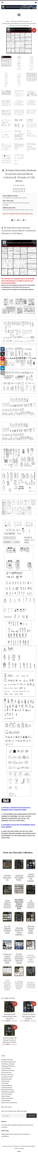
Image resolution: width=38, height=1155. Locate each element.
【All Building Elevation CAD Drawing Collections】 (19, 931)
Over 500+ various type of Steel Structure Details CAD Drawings (19, 958)
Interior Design (5, 1081)
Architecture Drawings (7, 1070)
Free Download (5, 1100)
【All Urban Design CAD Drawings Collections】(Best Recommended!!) (9, 1040)
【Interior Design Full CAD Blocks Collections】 (7, 904)
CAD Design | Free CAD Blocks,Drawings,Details (23, 1146)
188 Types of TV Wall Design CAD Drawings (30, 985)
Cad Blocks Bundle (6, 1059)
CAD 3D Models (6, 1068)
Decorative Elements (7, 1075)
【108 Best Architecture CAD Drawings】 (30, 877)
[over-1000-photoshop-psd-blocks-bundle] (19, 893)
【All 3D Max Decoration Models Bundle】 (31, 929)
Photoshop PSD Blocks (8, 1066)
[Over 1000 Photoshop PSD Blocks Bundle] (7, 916)
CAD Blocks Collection (7, 1064)
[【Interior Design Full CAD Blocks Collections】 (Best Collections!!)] (7, 889)
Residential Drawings (7, 1090)
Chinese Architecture (7, 1098)
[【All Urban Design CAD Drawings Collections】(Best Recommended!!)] (9, 1030)
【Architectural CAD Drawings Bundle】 (19, 877)
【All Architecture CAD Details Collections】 (31, 904)
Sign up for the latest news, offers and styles (14, 1111)
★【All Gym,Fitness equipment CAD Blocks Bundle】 (7, 984)
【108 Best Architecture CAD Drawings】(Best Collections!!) (28, 1016)
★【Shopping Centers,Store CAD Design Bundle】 (19, 985)
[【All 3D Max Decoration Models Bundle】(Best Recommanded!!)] (30, 916)
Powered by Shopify (19, 1148)
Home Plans (4, 1083)
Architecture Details (7, 1077)
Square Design (5, 1096)
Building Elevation (6, 1079)
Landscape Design (6, 1087)
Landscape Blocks (6, 1085)
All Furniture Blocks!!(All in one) (7, 877)
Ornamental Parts (6, 1072)
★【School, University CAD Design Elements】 (30, 958)
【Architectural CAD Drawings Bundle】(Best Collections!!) (9, 1016)
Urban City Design (6, 1094)
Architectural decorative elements (20, 21)
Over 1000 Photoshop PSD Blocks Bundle (7, 929)
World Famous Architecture (9, 1102)
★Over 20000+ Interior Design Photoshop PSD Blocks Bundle (19, 903)
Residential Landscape (7, 1092)
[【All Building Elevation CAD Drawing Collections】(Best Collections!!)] (19, 916)
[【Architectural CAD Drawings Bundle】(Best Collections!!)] (19, 864)
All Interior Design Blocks (8, 1062)
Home (7, 21)
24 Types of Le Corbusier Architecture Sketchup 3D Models (7, 958)
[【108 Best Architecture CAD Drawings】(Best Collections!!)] (30, 864)
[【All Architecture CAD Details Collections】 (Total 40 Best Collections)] (30, 889)
